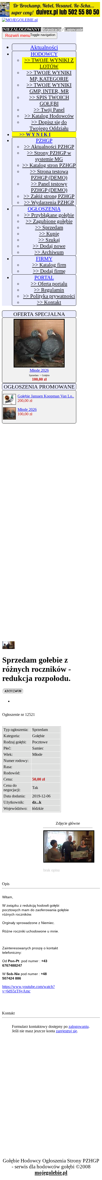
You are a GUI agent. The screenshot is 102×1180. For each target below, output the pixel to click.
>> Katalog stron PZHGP (49, 165)
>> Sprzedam (49, 227)
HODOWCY (44, 54)
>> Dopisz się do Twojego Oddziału (49, 125)
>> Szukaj (49, 240)
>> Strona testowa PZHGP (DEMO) (49, 175)
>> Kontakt (49, 302)
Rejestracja (51, 29)
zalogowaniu (79, 1026)
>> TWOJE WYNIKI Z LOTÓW (49, 63)
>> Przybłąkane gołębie (49, 215)
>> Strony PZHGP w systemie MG (49, 156)
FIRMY (44, 259)
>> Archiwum (49, 252)
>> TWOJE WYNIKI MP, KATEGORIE (49, 76)
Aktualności (44, 47)
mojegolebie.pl (51, 1172)
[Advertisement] (51, 479)
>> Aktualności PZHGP (49, 147)
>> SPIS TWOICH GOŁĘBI (49, 100)
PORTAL (44, 278)
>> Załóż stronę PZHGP (49, 196)
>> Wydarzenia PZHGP (49, 202)
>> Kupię (49, 234)
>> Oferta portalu (49, 284)
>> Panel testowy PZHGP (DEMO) (49, 187)
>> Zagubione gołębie (49, 221)
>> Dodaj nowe (49, 246)
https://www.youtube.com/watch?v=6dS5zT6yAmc (28, 988)
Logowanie (73, 29)
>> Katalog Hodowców (49, 116)
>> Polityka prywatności (49, 296)
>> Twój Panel (49, 110)
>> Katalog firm (49, 265)
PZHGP (44, 140)
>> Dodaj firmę (49, 271)
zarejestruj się (66, 1031)
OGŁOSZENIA (44, 209)
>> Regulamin (49, 290)
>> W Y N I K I (31, 134)
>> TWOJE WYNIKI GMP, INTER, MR (49, 88)
